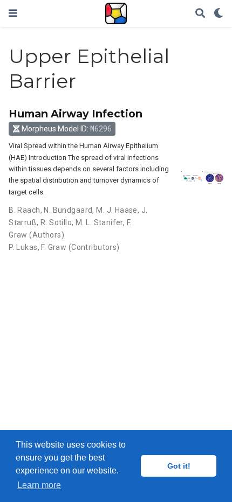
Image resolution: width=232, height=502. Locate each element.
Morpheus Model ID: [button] (67, 128)
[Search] (200, 14)
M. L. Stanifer (99, 222)
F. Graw (53, 247)
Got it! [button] (178, 466)
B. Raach (24, 210)
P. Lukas (23, 247)
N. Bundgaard (68, 210)
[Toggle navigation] (13, 13)
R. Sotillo (56, 222)
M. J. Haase (117, 210)
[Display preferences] (218, 14)
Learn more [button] (39, 485)
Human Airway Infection (75, 113)
